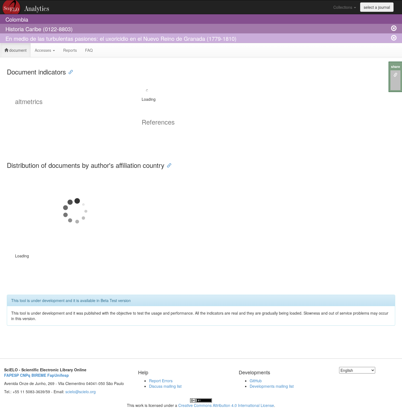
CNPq (25, 375)
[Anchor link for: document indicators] (69, 71)
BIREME (38, 375)
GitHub (256, 380)
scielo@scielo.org (80, 391)
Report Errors (161, 380)
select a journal (377, 7)
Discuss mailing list (165, 386)
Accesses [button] (43, 50)
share (395, 66)
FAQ (89, 50)
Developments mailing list (272, 386)
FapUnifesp (58, 375)
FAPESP (11, 375)
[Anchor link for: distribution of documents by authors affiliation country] (167, 165)
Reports (70, 50)
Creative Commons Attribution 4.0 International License (226, 405)
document (17, 50)
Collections (343, 7)
